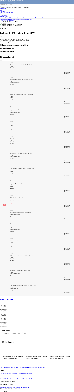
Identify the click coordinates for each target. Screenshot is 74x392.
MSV (25, 333)
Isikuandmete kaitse (12, 387)
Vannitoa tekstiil (16, 19)
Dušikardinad (29, 19)
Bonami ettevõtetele (27, 378)
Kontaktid (2, 378)
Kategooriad (6, 19)
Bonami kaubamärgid (12, 378)
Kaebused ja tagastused (18, 373)
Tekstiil (11, 19)
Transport (10, 373)
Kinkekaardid (20, 378)
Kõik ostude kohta (4, 373)
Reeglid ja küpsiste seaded (23, 387)
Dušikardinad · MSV (16, 333)
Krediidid (30, 373)
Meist (6, 378)
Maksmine (25, 373)
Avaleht (2, 19)
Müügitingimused (4, 387)
